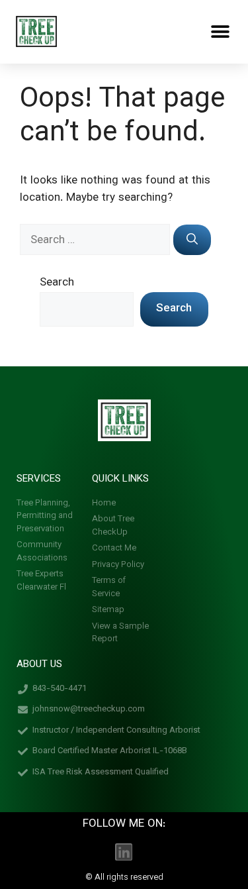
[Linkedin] (123, 852)
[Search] (192, 240)
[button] (220, 31)
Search (57, 282)
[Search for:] (96, 240)
